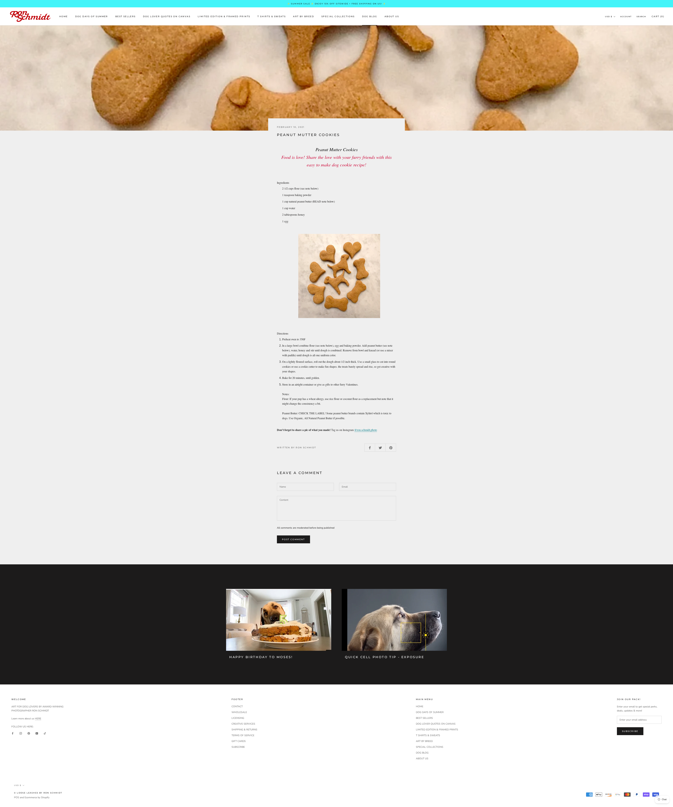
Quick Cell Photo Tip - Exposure (384, 657)
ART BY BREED (303, 16)
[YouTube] (37, 733)
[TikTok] (45, 733)
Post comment (293, 539)
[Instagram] (20, 733)
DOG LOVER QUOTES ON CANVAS (166, 16)
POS (16, 797)
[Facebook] (12, 733)
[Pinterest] (29, 733)
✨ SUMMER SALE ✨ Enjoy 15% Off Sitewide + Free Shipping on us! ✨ (336, 3)
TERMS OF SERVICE (243, 735)
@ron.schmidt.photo (365, 430)
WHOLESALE (239, 712)
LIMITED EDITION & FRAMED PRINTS (224, 16)
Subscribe (630, 731)
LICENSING (238, 718)
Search (641, 16)
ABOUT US (392, 16)
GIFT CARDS (239, 741)
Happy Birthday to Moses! (261, 657)
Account (626, 16)
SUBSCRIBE (238, 747)
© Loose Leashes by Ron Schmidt (38, 793)
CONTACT (237, 706)
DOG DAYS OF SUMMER (91, 16)
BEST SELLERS (125, 16)
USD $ (608, 16)
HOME (63, 16)
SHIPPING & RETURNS (244, 729)
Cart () (658, 16)
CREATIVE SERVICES (243, 723)
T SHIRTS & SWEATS (271, 16)
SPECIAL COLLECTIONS (338, 16)
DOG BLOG (369, 16)
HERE (38, 718)
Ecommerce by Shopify (37, 797)
